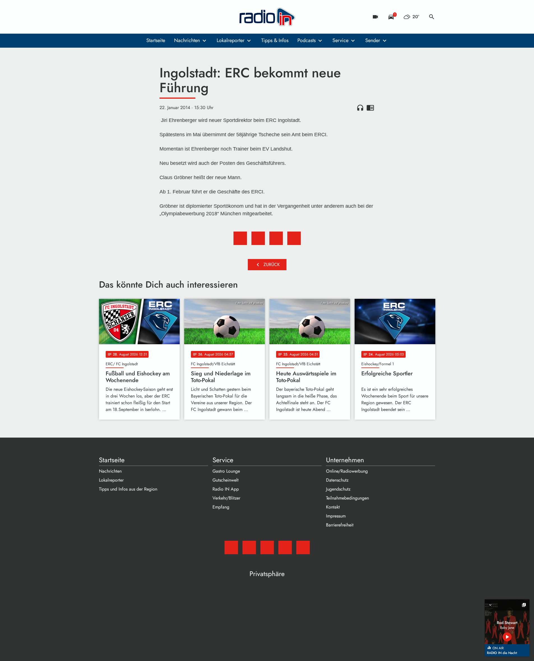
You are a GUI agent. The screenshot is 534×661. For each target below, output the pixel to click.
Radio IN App (225, 489)
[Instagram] (127, 16)
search (431, 16)
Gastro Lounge (226, 471)
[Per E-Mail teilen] (294, 238)
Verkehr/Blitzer (226, 498)
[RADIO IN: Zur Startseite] (267, 17)
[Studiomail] (104, 16)
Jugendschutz (338, 489)
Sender (372, 40)
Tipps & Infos (274, 40)
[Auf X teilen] (258, 238)
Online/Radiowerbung (347, 471)
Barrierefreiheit (339, 525)
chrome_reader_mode (370, 108)
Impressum (336, 516)
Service (340, 40)
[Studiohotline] (149, 16)
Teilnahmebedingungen (347, 498)
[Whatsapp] (138, 16)
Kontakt (333, 507)
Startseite (155, 40)
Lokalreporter (230, 40)
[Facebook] (115, 16)
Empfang (220, 507)
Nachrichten (187, 40)
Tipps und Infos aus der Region (128, 489)
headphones (360, 108)
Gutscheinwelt (225, 480)
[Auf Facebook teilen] (240, 238)
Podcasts (306, 40)
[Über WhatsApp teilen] (276, 238)
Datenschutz (337, 480)
